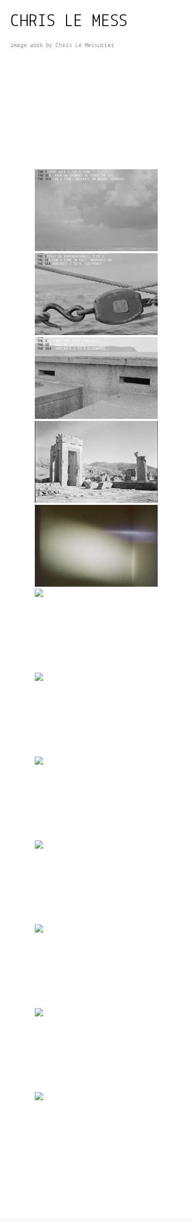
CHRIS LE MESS (68, 22)
